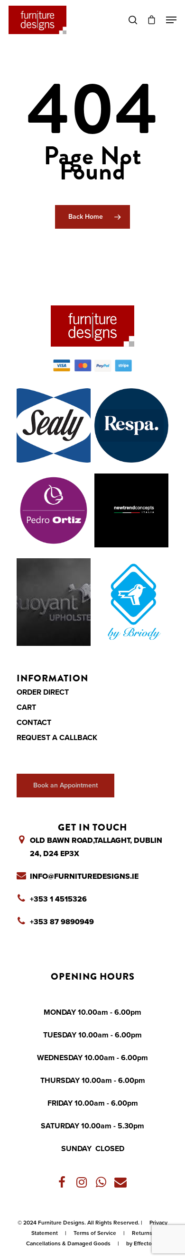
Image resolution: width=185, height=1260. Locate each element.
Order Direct (43, 692)
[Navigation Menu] (171, 20)
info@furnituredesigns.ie (84, 876)
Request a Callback (57, 737)
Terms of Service (95, 1233)
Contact (34, 722)
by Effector (140, 1243)
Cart (26, 707)
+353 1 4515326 (58, 899)
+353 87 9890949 (62, 922)
